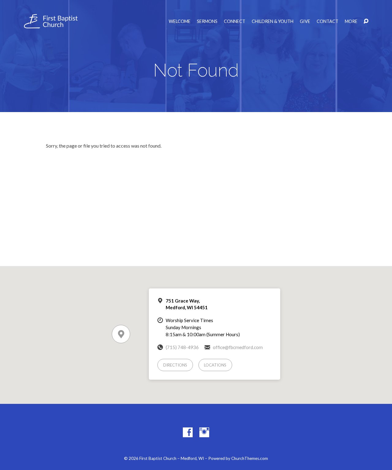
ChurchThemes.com (249, 458)
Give (305, 21)
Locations (215, 365)
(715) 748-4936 (182, 347)
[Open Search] (366, 21)
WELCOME (179, 21)
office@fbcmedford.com (238, 347)
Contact (327, 21)
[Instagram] (204, 432)
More (351, 21)
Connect (234, 21)
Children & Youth (272, 21)
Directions (175, 365)
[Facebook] (188, 432)
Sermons (207, 21)
